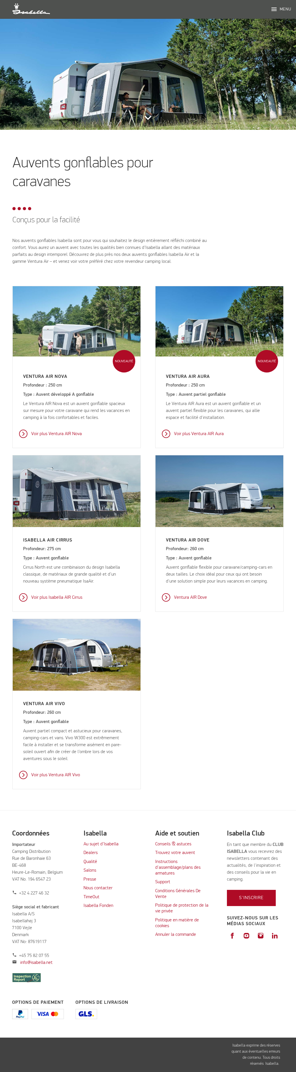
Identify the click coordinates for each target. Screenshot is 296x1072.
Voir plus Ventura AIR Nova (56, 434)
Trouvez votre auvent (175, 853)
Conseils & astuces (173, 844)
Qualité (90, 862)
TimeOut (91, 897)
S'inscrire (251, 898)
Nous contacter (98, 888)
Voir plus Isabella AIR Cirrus (56, 597)
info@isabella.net (36, 962)
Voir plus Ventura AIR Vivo (55, 775)
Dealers (91, 853)
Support (162, 882)
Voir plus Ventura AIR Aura (199, 434)
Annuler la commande (175, 934)
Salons (90, 870)
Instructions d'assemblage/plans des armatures (178, 868)
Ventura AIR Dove (190, 597)
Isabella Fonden (98, 905)
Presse (90, 879)
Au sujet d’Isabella (101, 844)
